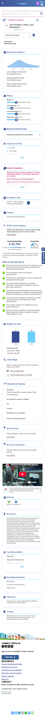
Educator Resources (9, 667)
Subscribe (9, 657)
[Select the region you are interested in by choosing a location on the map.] (33, 35)
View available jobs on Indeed (21, 375)
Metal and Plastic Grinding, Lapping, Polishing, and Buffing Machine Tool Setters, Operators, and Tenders (23, 174)
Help (42, 5)
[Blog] (42, 2)
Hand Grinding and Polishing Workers (20, 179)
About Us (5, 679)
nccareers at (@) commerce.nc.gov (20, 685)
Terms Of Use (6, 693)
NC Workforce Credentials (12, 670)
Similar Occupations (14, 168)
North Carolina (12, 35)
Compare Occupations (16, 20)
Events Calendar (8, 676)
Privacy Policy (6, 692)
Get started (11, 437)
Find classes (11, 235)
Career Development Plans (12, 664)
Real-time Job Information (12, 673)
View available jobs (17, 371)
